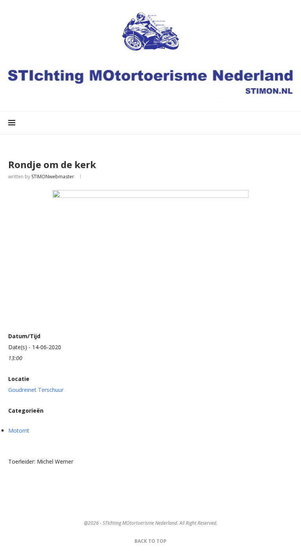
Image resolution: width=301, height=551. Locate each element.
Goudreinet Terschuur (35, 389)
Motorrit (18, 430)
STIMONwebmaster (52, 176)
